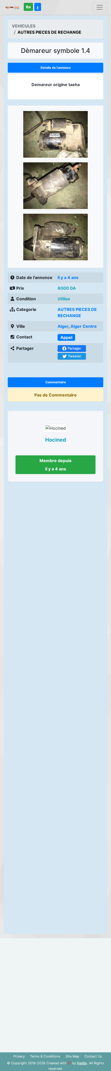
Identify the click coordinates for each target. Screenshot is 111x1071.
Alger (63, 326)
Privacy (19, 1056)
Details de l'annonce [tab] (56, 67)
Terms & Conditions (45, 1056)
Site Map (72, 1056)
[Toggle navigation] (99, 7)
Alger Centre (83, 326)
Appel (66, 337)
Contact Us (93, 1056)
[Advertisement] (55, 710)
